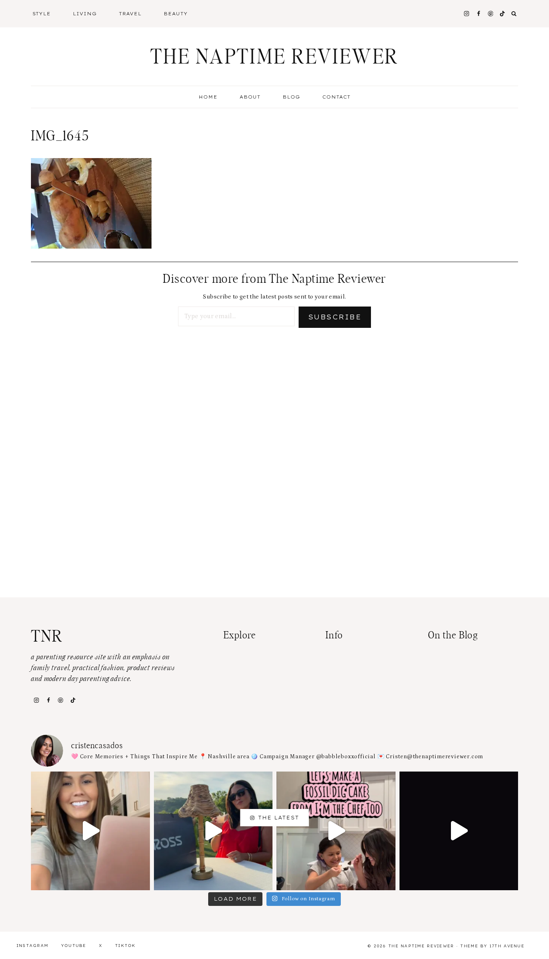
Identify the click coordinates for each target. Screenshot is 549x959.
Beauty (176, 13)
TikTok (125, 945)
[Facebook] (478, 13)
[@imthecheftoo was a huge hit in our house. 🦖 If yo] (336, 831)
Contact (336, 97)
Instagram (32, 945)
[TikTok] (73, 700)
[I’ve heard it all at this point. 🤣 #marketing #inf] (90, 831)
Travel (130, 13)
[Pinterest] (490, 13)
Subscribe (334, 317)
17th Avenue (507, 946)
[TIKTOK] (502, 13)
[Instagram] (466, 13)
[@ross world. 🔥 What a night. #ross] (213, 831)
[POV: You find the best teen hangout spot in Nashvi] (458, 831)
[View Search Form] (514, 14)
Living (85, 13)
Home (208, 97)
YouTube (73, 945)
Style (42, 13)
